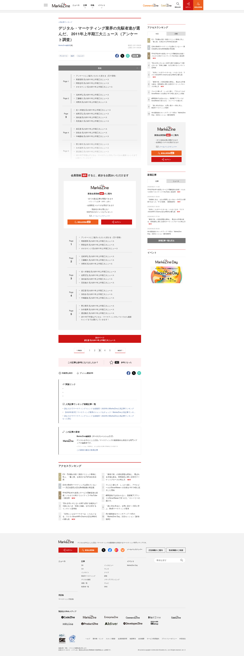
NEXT (120, 350)
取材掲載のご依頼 (176, 550)
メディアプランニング (111, 579)
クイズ (106, 572)
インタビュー (108, 565)
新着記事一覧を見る (166, 240)
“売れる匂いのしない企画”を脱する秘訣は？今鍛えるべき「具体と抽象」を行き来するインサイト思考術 (80, 506)
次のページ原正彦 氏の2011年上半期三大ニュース (99, 338)
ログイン (118, 222)
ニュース (76, 5)
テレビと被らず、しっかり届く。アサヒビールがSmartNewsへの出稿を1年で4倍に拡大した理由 (123, 487)
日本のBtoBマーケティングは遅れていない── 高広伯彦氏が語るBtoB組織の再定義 (80, 486)
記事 (85, 5)
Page (66, 81)
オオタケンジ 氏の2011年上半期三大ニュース (94, 86)
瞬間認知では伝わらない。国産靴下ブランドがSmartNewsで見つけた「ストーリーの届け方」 (123, 498)
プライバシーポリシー (169, 638)
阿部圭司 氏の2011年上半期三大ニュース (92, 83)
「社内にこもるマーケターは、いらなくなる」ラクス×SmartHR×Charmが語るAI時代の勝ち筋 (80, 516)
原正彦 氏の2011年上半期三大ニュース (91, 129)
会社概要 (141, 638)
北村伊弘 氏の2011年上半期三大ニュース (92, 94)
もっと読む (66, 418)
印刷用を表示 (67, 373)
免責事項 (133, 638)
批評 (72, 56)
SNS (105, 586)
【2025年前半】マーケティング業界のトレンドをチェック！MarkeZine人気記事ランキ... (99, 412)
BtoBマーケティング (88, 576)
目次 (100, 68)
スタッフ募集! (110, 638)
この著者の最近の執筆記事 (87, 450)
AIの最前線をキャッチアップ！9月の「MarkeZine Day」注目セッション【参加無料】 (122, 516)
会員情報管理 (122, 638)
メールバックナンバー (101, 216)
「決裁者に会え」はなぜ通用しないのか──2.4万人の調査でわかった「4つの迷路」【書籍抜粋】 (166, 200)
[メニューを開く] (46, 5)
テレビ (106, 583)
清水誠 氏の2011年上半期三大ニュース (91, 117)
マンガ (106, 569)
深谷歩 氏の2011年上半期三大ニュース (91, 132)
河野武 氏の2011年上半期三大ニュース (91, 102)
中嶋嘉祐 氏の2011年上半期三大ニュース (92, 136)
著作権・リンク (98, 638)
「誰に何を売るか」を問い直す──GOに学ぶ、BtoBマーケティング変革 (123, 507)
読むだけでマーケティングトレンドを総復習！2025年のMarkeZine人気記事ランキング (99, 408)
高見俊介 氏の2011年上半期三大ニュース (92, 121)
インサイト (85, 572)
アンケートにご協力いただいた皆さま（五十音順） (96, 75)
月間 (176, 34)
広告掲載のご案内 (156, 550)
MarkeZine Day (132, 565)
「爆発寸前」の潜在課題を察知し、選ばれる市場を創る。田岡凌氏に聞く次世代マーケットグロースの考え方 (123, 477)
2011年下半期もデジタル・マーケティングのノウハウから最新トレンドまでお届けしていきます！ (106, 318)
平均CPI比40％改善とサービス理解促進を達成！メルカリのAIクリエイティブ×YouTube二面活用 (80, 495)
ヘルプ (88, 638)
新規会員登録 (84, 222)
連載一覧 (84, 583)
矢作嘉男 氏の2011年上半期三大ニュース (97, 309)
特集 (92, 5)
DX (82, 565)
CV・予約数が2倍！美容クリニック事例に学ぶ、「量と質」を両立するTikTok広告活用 (79, 477)
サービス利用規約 (153, 638)
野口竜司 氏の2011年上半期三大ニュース (97, 305)
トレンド (81, 56)
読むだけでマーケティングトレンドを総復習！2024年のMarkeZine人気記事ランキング (99, 416)
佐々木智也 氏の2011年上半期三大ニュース (93, 110)
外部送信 (182, 638)
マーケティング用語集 (66, 599)
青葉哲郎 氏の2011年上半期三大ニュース (92, 79)
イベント (101, 5)
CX (82, 569)
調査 (105, 576)
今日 (157, 34)
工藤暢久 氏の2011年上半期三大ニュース (92, 98)
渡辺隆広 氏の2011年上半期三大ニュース (97, 313)
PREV (80, 350)
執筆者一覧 (85, 586)
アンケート (63, 56)
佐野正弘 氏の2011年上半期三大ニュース (92, 113)
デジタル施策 (85, 579)
